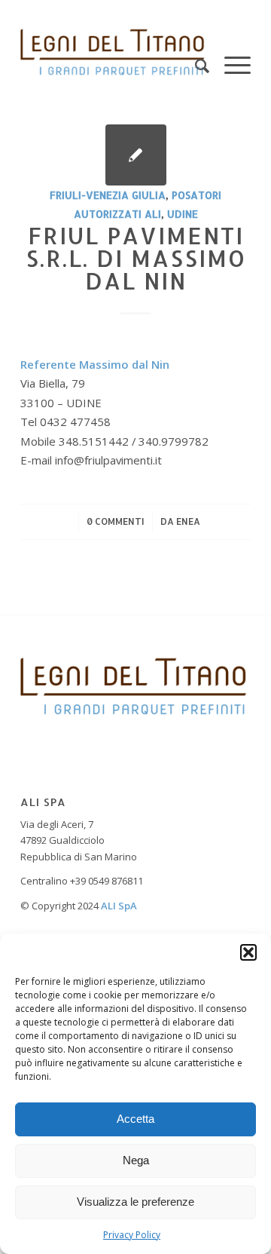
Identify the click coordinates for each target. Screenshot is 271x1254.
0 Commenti (116, 521)
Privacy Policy (131, 1234)
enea (188, 521)
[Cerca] (194, 52)
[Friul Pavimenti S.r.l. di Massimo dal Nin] (135, 154)
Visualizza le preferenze (135, 1201)
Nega (136, 1160)
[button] (248, 952)
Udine (182, 213)
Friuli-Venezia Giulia (108, 195)
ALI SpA (119, 905)
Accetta (135, 1118)
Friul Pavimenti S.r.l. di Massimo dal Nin (136, 258)
